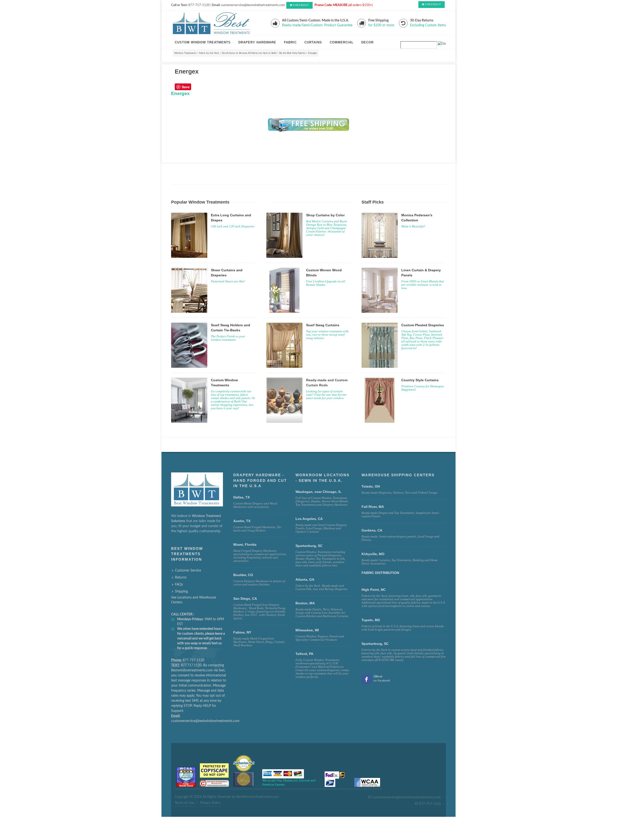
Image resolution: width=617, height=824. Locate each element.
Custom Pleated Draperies (422, 325)
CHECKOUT (301, 5)
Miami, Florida (244, 544)
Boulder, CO (243, 575)
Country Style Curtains (420, 380)
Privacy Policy (210, 803)
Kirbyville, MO (373, 554)
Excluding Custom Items (428, 25)
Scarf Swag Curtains (322, 325)
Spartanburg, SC (375, 644)
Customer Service (188, 570)
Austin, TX (241, 521)
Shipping (181, 591)
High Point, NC (374, 590)
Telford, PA (304, 654)
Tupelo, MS (371, 620)
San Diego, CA (245, 598)
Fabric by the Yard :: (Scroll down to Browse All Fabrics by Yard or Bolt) (237, 53)
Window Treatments (185, 53)
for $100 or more (381, 25)
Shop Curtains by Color (325, 215)
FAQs (179, 584)
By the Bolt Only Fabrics (292, 53)
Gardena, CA (372, 530)
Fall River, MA (373, 507)
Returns (181, 577)
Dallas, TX (241, 497)
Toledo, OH (371, 486)
